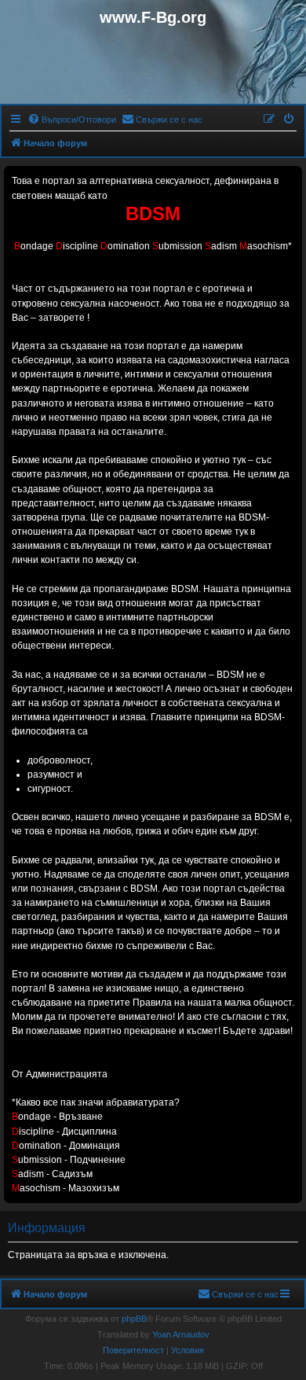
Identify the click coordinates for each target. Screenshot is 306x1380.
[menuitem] (71, 119)
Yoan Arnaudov (180, 1334)
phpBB (134, 1318)
